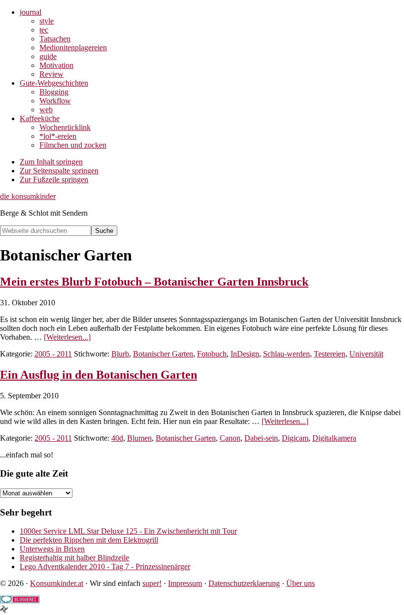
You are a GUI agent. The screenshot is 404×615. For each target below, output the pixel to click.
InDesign (245, 354)
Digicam (295, 438)
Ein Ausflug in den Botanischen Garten (98, 374)
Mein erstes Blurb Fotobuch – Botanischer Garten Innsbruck (154, 281)
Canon (230, 438)
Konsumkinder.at (56, 583)
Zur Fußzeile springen (54, 179)
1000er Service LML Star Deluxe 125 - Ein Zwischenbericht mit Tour (128, 531)
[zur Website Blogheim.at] (4, 610)
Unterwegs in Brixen (52, 549)
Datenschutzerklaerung (244, 583)
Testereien (329, 354)
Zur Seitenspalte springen (59, 170)
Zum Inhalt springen (51, 162)
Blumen (139, 438)
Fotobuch (212, 354)
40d (117, 438)
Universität (366, 354)
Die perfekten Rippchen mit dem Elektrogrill (89, 540)
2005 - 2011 (53, 354)
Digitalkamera (334, 438)
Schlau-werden (286, 354)
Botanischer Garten (163, 354)
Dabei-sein (261, 438)
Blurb (120, 354)
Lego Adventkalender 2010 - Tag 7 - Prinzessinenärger (105, 566)
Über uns (300, 583)
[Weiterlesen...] (67, 337)
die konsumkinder (28, 196)
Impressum (185, 583)
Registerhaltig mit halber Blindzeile (74, 557)
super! (152, 583)
